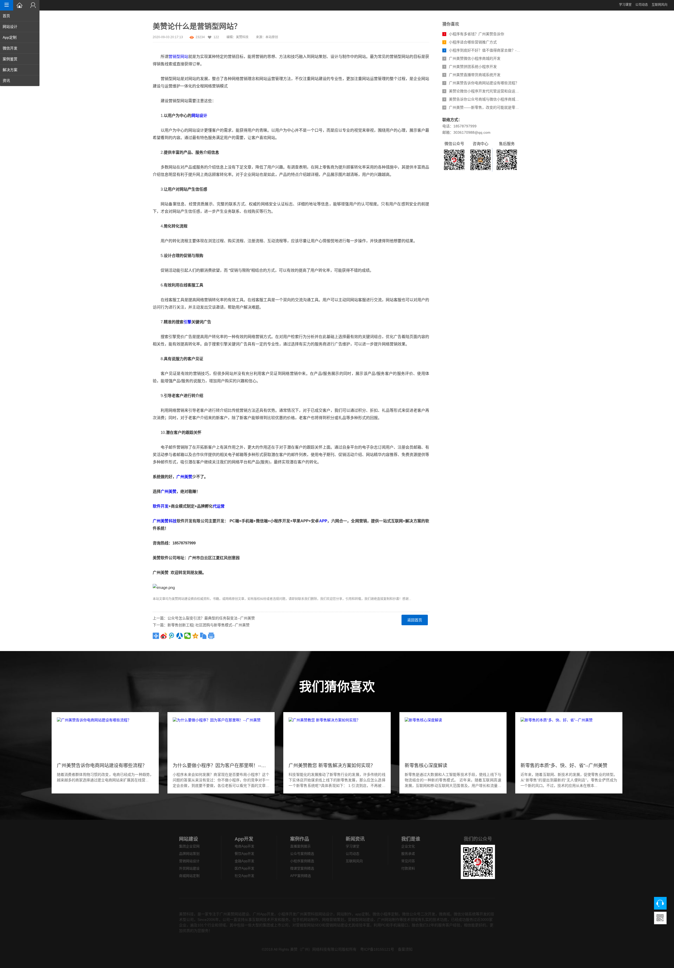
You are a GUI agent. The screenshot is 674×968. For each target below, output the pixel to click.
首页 (6, 16)
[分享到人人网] (179, 636)
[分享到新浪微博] (164, 636)
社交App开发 (244, 876)
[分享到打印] (211, 636)
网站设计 (10, 26)
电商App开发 (244, 846)
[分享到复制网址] (203, 636)
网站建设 (184, 599)
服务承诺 (408, 854)
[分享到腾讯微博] (171, 636)
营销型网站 (178, 56)
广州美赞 (184, 476)
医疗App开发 (244, 868)
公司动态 (641, 5)
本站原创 (271, 37)
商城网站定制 (189, 876)
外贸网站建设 (189, 868)
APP (323, 521)
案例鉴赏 (10, 59)
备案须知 (405, 949)
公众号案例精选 (302, 854)
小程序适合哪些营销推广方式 (470, 42)
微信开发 (10, 48)
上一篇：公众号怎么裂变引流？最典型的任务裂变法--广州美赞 (204, 618)
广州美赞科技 (165, 521)
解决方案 (10, 70)
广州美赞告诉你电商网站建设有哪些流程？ (481, 83)
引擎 (187, 322)
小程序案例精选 (302, 861)
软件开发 (160, 506)
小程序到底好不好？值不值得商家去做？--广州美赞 (482, 50)
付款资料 (408, 868)
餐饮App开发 (244, 854)
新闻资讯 (355, 839)
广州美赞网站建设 (234, 914)
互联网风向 (659, 5)
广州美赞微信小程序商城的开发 (472, 58)
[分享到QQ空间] (195, 636)
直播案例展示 (300, 846)
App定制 (10, 37)
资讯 (6, 80)
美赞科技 (242, 37)
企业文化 (408, 846)
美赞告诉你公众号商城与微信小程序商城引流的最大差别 (482, 99)
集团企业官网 (189, 846)
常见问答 (408, 861)
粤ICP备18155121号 (377, 949)
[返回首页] (19, 5)
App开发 (244, 839)
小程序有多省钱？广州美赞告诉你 (474, 34)
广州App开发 (263, 914)
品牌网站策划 (189, 854)
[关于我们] (32, 5)
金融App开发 (244, 861)
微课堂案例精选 (302, 868)
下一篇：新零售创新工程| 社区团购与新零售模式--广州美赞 (201, 625)
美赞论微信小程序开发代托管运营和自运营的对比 (482, 91)
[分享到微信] (187, 636)
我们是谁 (410, 839)
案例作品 (299, 839)
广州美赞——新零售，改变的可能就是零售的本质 (482, 107)
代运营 (219, 506)
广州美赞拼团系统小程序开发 (470, 66)
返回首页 (414, 620)
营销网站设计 (189, 861)
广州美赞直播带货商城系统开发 (472, 75)
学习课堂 (625, 5)
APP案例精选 (300, 876)
